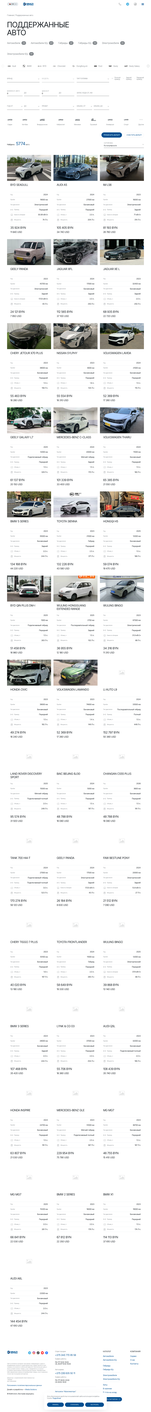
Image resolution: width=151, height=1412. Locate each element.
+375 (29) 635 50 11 (65, 1373)
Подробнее (56, 1398)
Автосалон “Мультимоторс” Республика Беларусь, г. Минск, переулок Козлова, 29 (75, 1392)
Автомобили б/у (110, 1360)
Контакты (134, 1364)
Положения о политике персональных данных (24, 1385)
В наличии (107, 1388)
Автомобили (108, 1356)
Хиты (105, 1385)
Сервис (133, 1356)
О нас (132, 1360)
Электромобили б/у (111, 1379)
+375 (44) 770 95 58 (65, 1355)
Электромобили (110, 1375)
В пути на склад (110, 1392)
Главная (10, 15)
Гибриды (106, 1366)
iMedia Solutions (31, 1389)
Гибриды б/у (108, 1369)
